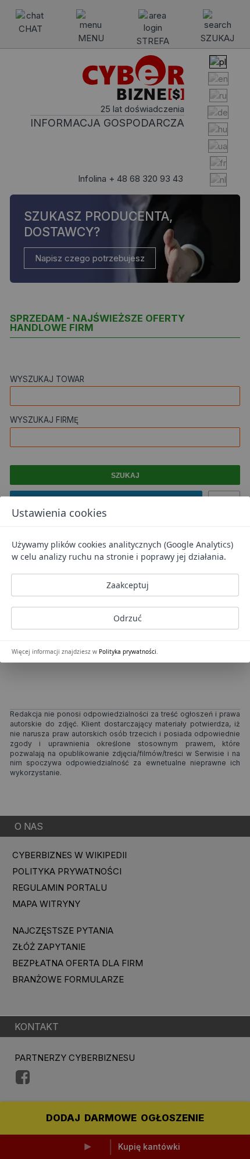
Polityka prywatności (127, 651)
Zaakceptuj (127, 585)
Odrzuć (127, 618)
